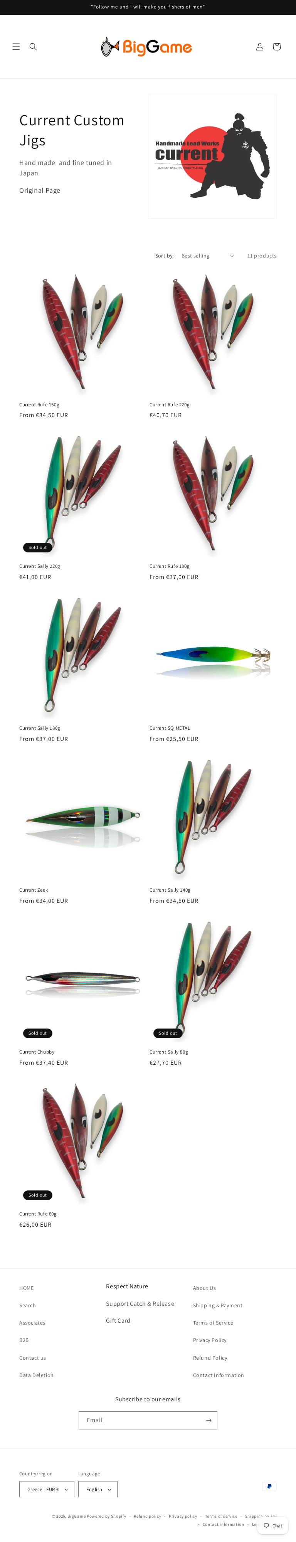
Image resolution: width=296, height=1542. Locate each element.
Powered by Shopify (106, 1516)
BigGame (76, 1516)
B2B (24, 1340)
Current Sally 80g (169, 1052)
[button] (16, 46)
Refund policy (147, 1516)
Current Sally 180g (40, 728)
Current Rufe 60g (38, 1214)
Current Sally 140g (170, 890)
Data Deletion (36, 1375)
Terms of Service (213, 1322)
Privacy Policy (210, 1340)
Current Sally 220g (40, 566)
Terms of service (221, 1516)
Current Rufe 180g (170, 566)
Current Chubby (36, 1052)
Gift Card (118, 1320)
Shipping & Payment (218, 1305)
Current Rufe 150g (39, 405)
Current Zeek (33, 890)
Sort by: (164, 255)
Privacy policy (183, 1516)
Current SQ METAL (170, 728)
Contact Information (218, 1375)
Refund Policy (210, 1357)
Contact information (223, 1524)
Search (27, 1305)
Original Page (40, 190)
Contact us (32, 1357)
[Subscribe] (208, 1420)
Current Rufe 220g (170, 405)
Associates (32, 1322)
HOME (26, 1287)
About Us (204, 1287)
